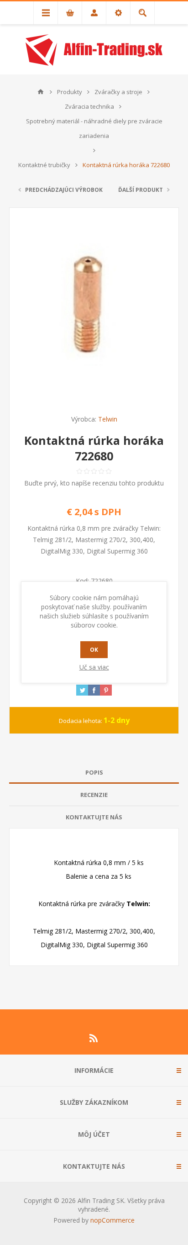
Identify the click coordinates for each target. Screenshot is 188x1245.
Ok (94, 650)
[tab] (94, 772)
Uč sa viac (94, 667)
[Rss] (94, 1038)
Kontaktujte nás (94, 817)
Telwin (107, 419)
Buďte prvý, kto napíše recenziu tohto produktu (94, 483)
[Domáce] (40, 91)
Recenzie (94, 795)
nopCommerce (112, 1220)
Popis (94, 772)
